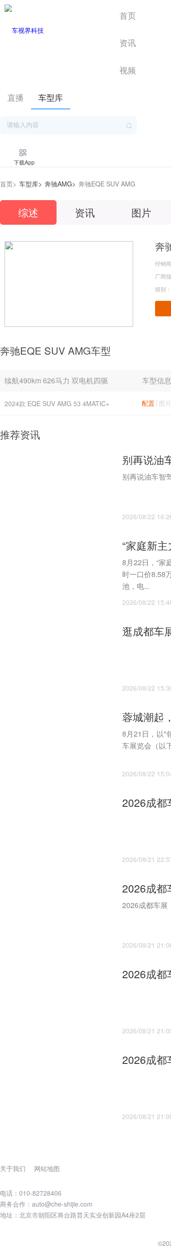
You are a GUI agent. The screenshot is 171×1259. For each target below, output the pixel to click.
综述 (28, 212)
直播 (15, 97)
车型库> (30, 183)
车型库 (50, 97)
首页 (127, 15)
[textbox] (68, 125)
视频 (127, 70)
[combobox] (68, 125)
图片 (141, 212)
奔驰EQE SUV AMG (106, 183)
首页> (8, 183)
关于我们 (13, 1168)
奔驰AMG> (60, 183)
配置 (148, 403)
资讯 (127, 42)
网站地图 (47, 1168)
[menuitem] (127, 13)
